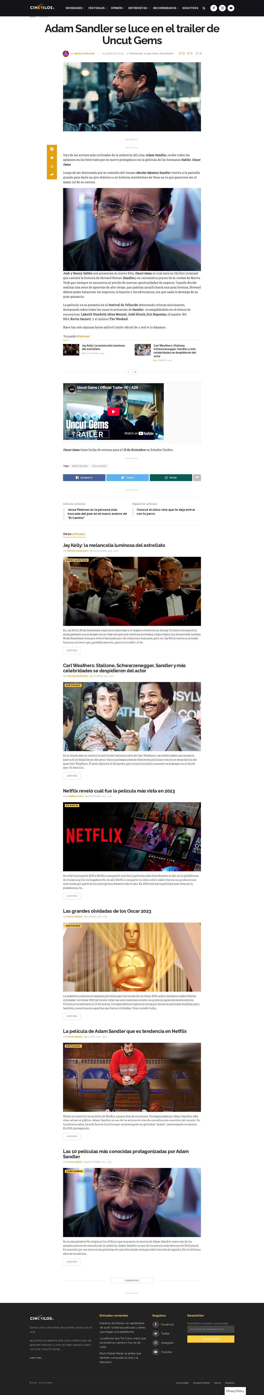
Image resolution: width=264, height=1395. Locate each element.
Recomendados (164, 8)
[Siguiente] (135, 372)
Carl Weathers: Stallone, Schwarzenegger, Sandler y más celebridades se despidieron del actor (124, 668)
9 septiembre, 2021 (96, 1162)
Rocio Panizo (75, 917)
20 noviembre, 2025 (94, 353)
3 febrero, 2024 (163, 360)
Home (33, 16)
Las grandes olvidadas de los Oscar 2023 (107, 911)
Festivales (97, 8)
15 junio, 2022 (93, 1037)
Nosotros (190, 8)
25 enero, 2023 (93, 917)
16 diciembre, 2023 (96, 796)
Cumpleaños (74, 1171)
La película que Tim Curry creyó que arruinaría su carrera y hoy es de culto (123, 1343)
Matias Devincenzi (78, 551)
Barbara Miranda (84, 53)
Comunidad (182, 1383)
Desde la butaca (76, 560)
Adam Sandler (80, 466)
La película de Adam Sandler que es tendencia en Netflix (125, 1031)
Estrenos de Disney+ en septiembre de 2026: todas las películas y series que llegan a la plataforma (122, 1327)
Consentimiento (201, 1383)
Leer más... (36, 1357)
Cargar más (132, 1280)
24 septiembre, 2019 (113, 53)
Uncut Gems (99, 466)
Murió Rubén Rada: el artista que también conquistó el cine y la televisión (120, 1358)
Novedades (74, 8)
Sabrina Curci (76, 796)
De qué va (72, 805)
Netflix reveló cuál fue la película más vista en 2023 (119, 791)
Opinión (116, 8)
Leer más (71, 650)
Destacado (43, 16)
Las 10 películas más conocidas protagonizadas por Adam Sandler (126, 1154)
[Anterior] (128, 372)
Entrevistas (137, 8)
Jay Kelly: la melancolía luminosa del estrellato (114, 545)
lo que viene (151, 53)
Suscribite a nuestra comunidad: (207, 1323)
